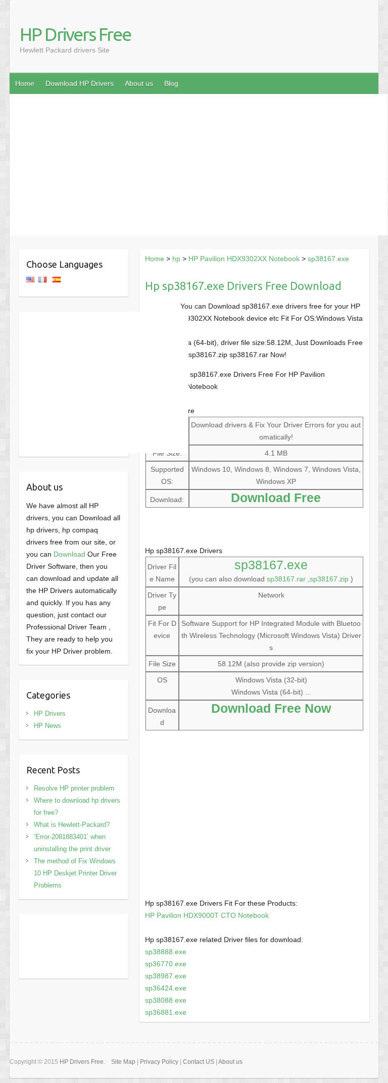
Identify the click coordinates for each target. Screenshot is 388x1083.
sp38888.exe (165, 952)
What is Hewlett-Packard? (72, 824)
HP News (47, 725)
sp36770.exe (165, 964)
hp (176, 259)
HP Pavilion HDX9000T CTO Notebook (207, 915)
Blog (171, 83)
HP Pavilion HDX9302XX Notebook (244, 259)
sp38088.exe (165, 1000)
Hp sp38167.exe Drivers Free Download (243, 285)
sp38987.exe (165, 976)
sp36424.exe (165, 988)
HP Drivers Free (75, 34)
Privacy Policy (159, 1061)
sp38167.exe (328, 259)
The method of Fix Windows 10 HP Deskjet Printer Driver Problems (75, 873)
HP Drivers (50, 713)
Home (24, 83)
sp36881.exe (165, 1012)
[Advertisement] (198, 164)
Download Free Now (271, 708)
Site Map (123, 1061)
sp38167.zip (329, 579)
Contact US (198, 1061)
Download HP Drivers (79, 83)
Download (69, 554)
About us (139, 83)
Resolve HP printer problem (74, 788)
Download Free (276, 497)
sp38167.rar (286, 579)
